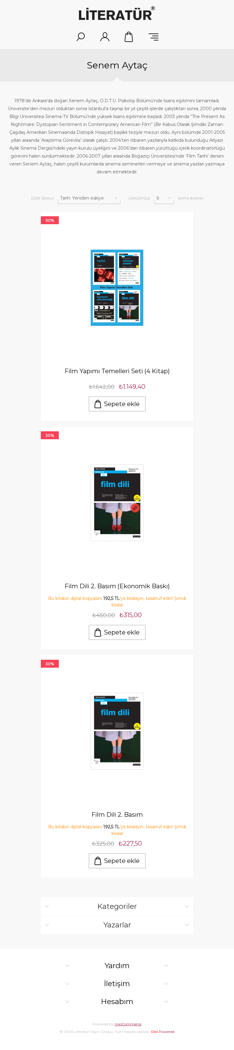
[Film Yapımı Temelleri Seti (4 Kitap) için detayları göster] (117, 288)
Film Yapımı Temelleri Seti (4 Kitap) (117, 371)
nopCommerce (128, 1024)
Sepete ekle (122, 404)
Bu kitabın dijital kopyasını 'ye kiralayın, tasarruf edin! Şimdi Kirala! (117, 602)
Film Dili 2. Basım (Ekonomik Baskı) (117, 586)
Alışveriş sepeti (129, 37)
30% (49, 220)
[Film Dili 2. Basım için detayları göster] (117, 731)
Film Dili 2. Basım (117, 814)
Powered (162, 1031)
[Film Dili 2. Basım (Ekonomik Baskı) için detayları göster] (117, 503)
